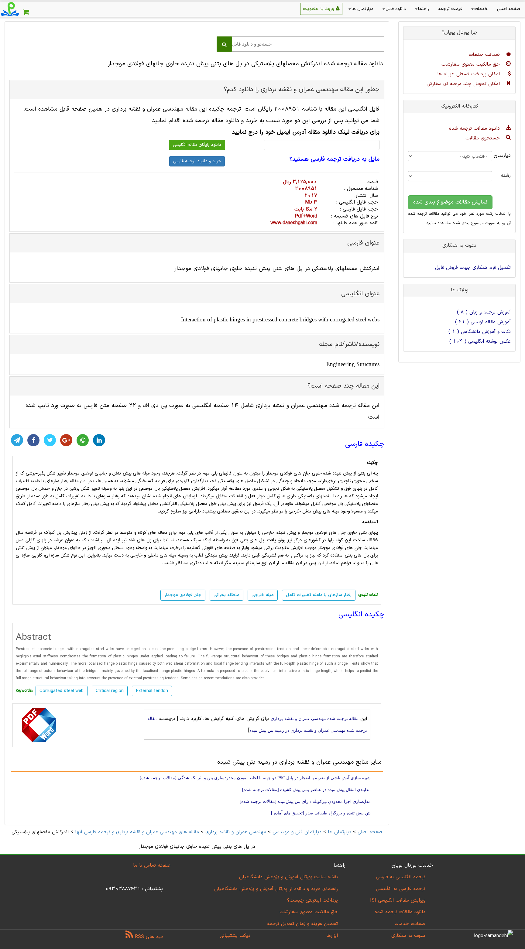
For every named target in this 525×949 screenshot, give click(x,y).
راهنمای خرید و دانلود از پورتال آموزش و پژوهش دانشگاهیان (276, 888)
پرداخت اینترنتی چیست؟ (312, 900)
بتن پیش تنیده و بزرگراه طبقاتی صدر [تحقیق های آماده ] (321, 813)
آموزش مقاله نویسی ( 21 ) (483, 322)
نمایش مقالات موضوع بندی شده (450, 202)
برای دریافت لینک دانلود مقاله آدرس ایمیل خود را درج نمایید (305, 132)
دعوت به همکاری (408, 935)
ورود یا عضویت (319, 8)
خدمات (481, 8)
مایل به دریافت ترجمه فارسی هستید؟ (334, 159)
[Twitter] (50, 440)
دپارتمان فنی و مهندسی (297, 832)
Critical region (110, 690)
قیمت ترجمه (450, 8)
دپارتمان (506, 155)
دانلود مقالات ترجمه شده (475, 128)
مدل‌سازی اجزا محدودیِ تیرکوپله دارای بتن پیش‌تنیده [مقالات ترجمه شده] (305, 801)
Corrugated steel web (61, 690)
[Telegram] (17, 440)
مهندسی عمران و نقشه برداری (235, 832)
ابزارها (332, 935)
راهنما (423, 8)
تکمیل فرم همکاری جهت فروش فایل (473, 267)
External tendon (152, 690)
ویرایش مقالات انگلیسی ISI (397, 900)
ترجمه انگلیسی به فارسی (400, 877)
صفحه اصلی (508, 8)
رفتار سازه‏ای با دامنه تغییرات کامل (319, 594)
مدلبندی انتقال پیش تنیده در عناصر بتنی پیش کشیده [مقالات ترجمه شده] (306, 789)
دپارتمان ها (362, 8)
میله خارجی (263, 594)
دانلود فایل (396, 8)
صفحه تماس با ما (151, 865)
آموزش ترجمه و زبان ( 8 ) (484, 312)
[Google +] (66, 440)
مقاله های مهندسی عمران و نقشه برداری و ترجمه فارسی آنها (136, 832)
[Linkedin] (99, 440)
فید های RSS (148, 936)
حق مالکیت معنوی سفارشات (471, 64)
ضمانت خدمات (485, 54)
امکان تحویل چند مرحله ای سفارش (464, 83)
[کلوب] (83, 440)
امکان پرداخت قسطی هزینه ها (469, 74)
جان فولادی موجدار (182, 594)
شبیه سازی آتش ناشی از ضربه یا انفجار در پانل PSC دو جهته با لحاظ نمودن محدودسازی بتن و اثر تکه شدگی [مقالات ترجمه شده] (255, 778)
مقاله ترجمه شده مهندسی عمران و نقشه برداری (314, 718)
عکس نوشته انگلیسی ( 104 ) (480, 341)
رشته (506, 175)
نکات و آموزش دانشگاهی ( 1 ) (479, 331)
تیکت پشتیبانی (235, 935)
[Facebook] (33, 440)
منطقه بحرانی (226, 594)
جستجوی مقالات (483, 138)
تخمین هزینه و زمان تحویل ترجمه (302, 923)
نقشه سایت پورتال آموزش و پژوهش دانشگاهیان (288, 877)
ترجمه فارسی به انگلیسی (400, 888)
